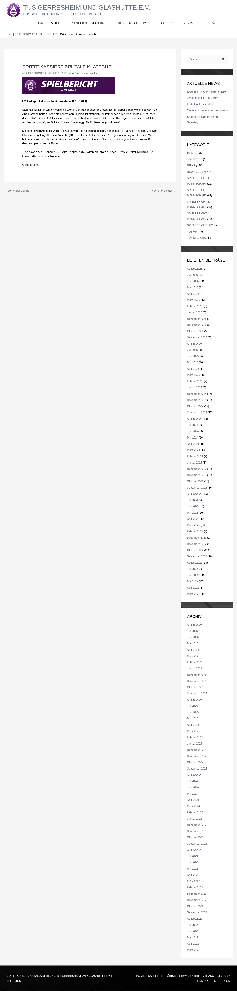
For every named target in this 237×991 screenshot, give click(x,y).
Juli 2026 (192, 274)
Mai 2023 (192, 512)
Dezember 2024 (196, 393)
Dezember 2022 (196, 537)
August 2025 (194, 343)
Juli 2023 (192, 500)
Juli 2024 (192, 424)
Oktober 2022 (195, 550)
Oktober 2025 (195, 331)
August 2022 (194, 562)
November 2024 (196, 399)
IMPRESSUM (222, 980)
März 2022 (193, 593)
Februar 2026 (195, 306)
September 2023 (197, 487)
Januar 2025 (194, 387)
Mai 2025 (192, 362)
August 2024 (194, 418)
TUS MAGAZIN (196, 237)
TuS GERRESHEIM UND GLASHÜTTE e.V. (86, 7)
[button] (214, 23)
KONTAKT (203, 980)
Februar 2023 (195, 531)
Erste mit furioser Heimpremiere (206, 91)
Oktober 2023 (195, 481)
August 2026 (194, 268)
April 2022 (193, 587)
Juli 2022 (192, 568)
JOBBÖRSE (194, 159)
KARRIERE (155, 975)
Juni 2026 (193, 281)
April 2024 (193, 443)
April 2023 (193, 518)
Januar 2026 (194, 312)
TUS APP (193, 231)
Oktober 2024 (195, 406)
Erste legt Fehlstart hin (200, 104)
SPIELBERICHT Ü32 (200, 225)
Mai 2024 (192, 437)
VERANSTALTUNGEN (217, 975)
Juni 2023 (193, 506)
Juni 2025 (193, 356)
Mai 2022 (192, 581)
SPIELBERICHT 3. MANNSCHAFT (45, 73)
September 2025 (197, 337)
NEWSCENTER (189, 975)
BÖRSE (171, 975)
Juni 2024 (193, 431)
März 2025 (193, 374)
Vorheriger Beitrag (16, 190)
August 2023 (194, 493)
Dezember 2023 (196, 468)
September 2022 (197, 556)
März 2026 (193, 299)
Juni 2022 (193, 575)
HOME (140, 975)
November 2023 (196, 475)
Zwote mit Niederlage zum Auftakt (207, 110)
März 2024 (193, 449)
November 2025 (196, 324)
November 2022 (196, 543)
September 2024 (197, 412)
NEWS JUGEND (197, 171)
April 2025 (193, 368)
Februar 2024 (195, 456)
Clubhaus (192, 153)
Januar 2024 (194, 462)
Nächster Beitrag (164, 190)
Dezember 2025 (196, 318)
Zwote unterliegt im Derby (202, 97)
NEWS (191, 165)
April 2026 (193, 293)
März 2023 (193, 525)
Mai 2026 (192, 287)
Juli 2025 (192, 349)
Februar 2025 (195, 381)
